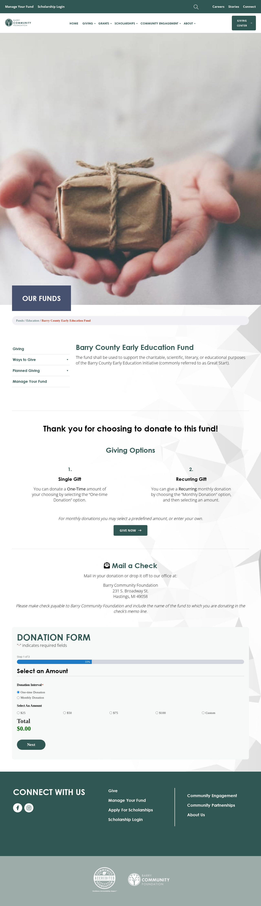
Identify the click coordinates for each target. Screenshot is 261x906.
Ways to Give (24, 359)
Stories (233, 6)
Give (113, 790)
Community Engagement (159, 23)
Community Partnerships (211, 805)
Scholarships (125, 23)
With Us (49, 792)
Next (31, 744)
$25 (23, 713)
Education (32, 320)
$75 (115, 713)
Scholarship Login (51, 6)
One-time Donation (33, 692)
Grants (103, 23)
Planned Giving (26, 370)
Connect (249, 6)
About (188, 23)
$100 (162, 713)
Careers (218, 6)
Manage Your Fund (19, 6)
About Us (196, 814)
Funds (20, 320)
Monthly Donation (32, 697)
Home (74, 23)
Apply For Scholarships (130, 810)
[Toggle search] (196, 7)
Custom (210, 713)
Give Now (128, 530)
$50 (69, 713)
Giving (87, 23)
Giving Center (242, 23)
